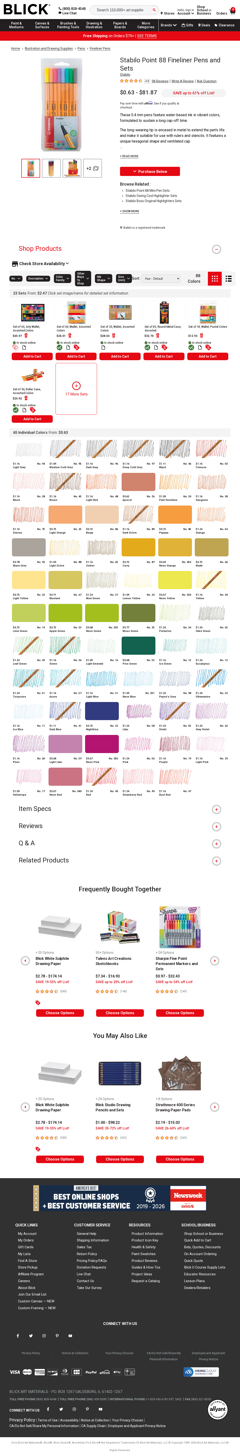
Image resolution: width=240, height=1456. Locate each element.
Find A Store (27, 1261)
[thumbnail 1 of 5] (30, 168)
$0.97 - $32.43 (168, 976)
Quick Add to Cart (197, 1240)
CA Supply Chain (93, 1426)
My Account (27, 1234)
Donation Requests (91, 1267)
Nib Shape (101, 278)
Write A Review (183, 81)
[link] (68, 13)
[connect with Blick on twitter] (31, 1338)
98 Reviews (160, 81)
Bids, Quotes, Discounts (202, 1247)
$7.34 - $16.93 (108, 976)
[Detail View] (229, 279)
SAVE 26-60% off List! (172, 1128)
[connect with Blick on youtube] (70, 1338)
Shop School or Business (203, 1234)
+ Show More (129, 211)
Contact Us (85, 1281)
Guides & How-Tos (146, 1267)
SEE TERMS (147, 36)
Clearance (226, 25)
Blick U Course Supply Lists (204, 1267)
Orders (221, 13)
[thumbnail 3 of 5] (72, 168)
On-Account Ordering (200, 1254)
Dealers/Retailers (197, 1288)
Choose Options (60, 1013)
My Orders (26, 1240)
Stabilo (125, 74)
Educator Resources (200, 1274)
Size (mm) (121, 278)
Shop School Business (204, 10)
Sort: (136, 278)
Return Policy (87, 1254)
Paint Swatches (144, 1254)
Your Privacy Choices (119, 1353)
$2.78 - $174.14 (49, 976)
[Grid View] (215, 279)
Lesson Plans (194, 1281)
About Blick (26, 1288)
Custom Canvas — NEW (36, 1301)
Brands (166, 25)
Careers (24, 1281)
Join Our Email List (32, 1294)
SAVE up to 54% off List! (174, 982)
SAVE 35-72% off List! (112, 1128)
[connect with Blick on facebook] (17, 1338)
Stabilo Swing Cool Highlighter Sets (151, 196)
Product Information (147, 1234)
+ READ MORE (129, 156)
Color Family (60, 278)
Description (35, 278)
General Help (86, 1234)
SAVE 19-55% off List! (52, 982)
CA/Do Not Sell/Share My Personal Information (164, 1356)
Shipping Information (93, 1240)
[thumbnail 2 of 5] (51, 168)
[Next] (214, 960)
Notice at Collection (75, 1353)
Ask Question (207, 81)
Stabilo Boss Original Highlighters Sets (154, 201)
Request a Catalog (146, 1281)
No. (13, 278)
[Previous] (25, 960)
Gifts (189, 25)
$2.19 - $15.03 (168, 1122)
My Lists (24, 1254)
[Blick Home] (27, 9)
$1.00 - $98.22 (108, 1122)
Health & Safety (144, 1247)
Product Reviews (145, 1261)
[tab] (120, 248)
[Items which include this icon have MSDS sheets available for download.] (24, 347)
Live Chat (84, 1274)
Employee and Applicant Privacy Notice (208, 1356)
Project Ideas (142, 1274)
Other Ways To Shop (80, 278)
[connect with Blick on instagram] (44, 1338)
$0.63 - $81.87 (138, 92)
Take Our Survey (89, 1288)
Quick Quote (193, 1261)
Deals (206, 25)
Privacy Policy (31, 1353)
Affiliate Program (31, 1274)
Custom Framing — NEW (37, 1308)
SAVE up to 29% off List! (114, 982)
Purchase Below (152, 171)
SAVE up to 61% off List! (193, 93)
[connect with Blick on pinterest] (57, 1338)
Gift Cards (26, 1247)
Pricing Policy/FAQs (92, 1261)
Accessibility (69, 1420)
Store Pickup (28, 1267)
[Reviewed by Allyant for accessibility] (217, 1410)
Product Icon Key (145, 1240)
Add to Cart (32, 356)
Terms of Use (48, 1420)
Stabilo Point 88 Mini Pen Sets (148, 190)
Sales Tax (84, 1247)
